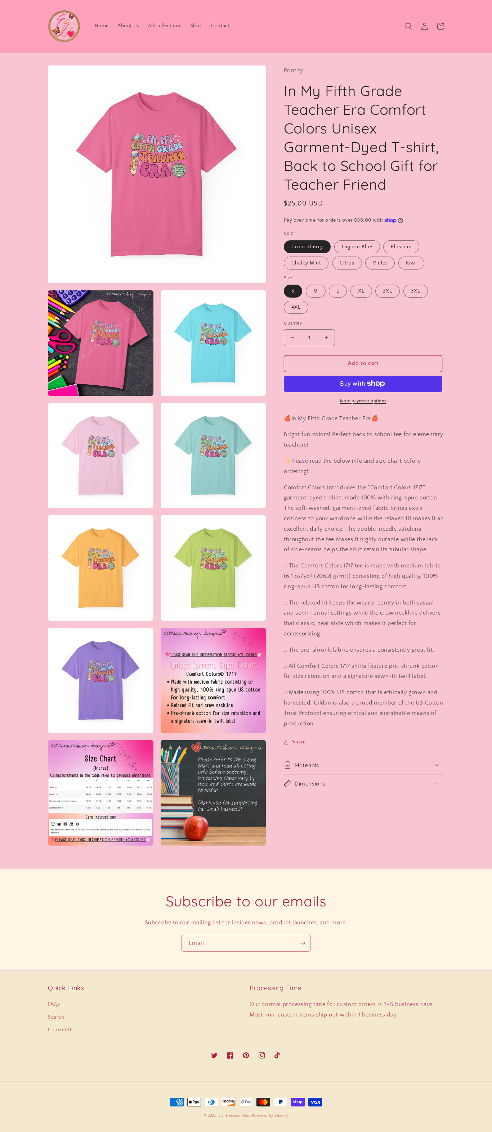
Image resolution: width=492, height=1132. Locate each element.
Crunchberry (307, 246)
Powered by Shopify (270, 1116)
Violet (380, 263)
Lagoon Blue (357, 246)
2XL (387, 291)
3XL (415, 291)
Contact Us (61, 1030)
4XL (296, 307)
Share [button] (299, 742)
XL (361, 291)
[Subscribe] (302, 943)
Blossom (401, 246)
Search (56, 1017)
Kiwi (411, 263)
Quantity (293, 323)
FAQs (54, 1005)
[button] (409, 26)
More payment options (363, 400)
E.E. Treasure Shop (235, 1116)
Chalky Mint (306, 263)
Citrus (347, 263)
